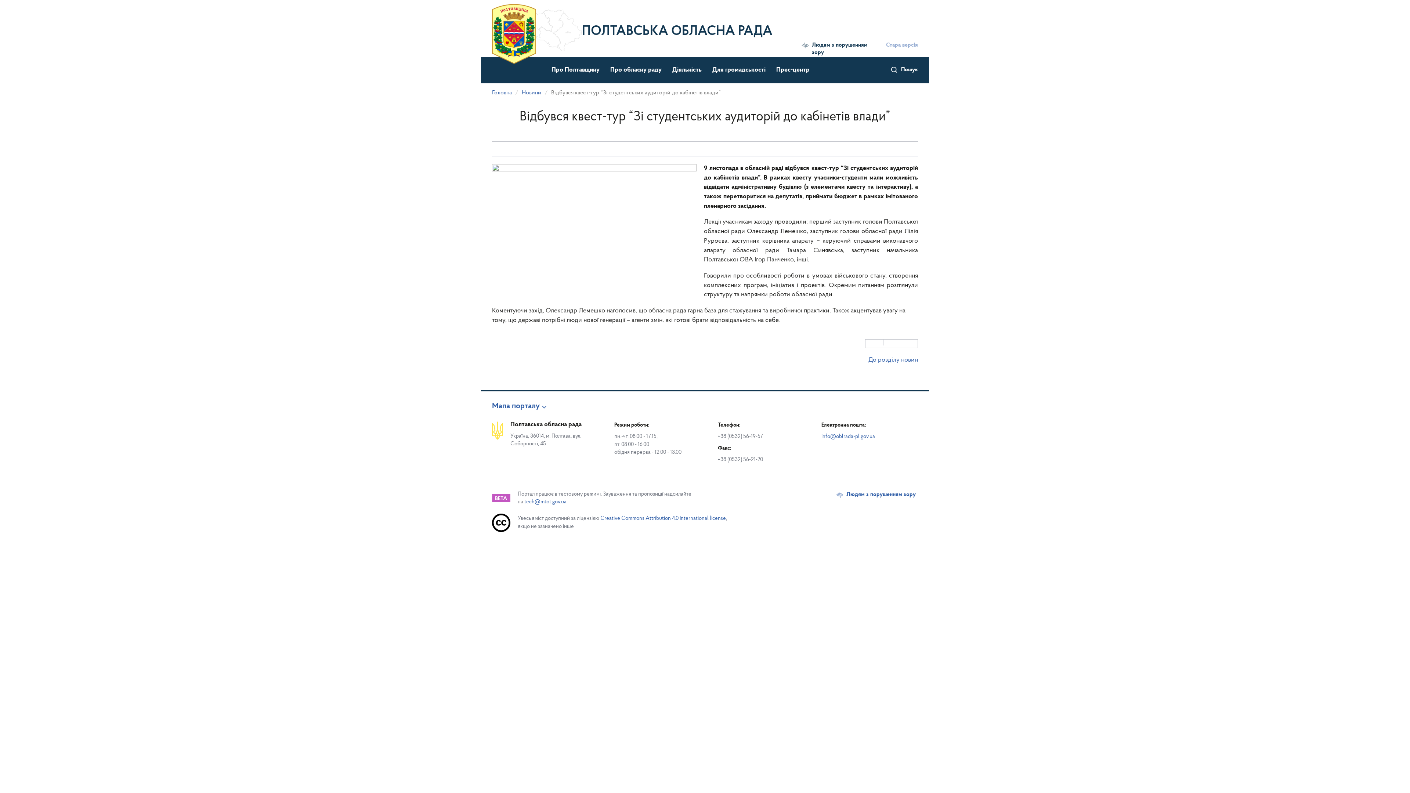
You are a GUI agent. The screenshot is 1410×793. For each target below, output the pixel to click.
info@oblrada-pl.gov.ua (848, 436)
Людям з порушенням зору (840, 48)
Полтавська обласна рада (677, 31)
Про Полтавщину (576, 70)
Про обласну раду (636, 70)
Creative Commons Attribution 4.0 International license (663, 518)
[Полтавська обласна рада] (537, 27)
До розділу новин (893, 360)
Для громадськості (739, 70)
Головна (502, 93)
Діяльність (687, 70)
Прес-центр (793, 70)
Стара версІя (902, 45)
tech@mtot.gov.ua (545, 502)
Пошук (909, 70)
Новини (531, 93)
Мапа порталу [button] (516, 406)
